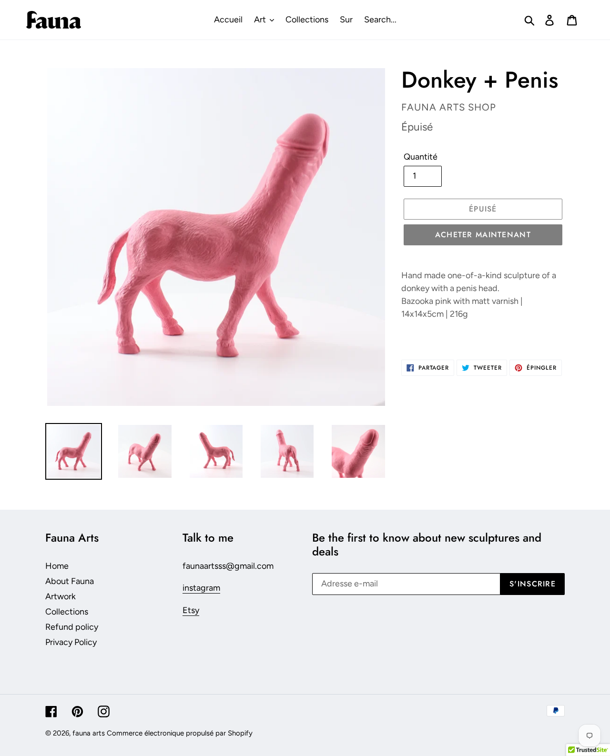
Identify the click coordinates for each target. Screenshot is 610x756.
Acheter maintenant (483, 234)
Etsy (191, 610)
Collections (66, 611)
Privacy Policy (71, 642)
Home (57, 566)
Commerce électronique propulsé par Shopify (180, 733)
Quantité (420, 156)
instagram (201, 588)
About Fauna (69, 581)
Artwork (60, 596)
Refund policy (71, 627)
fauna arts (88, 733)
